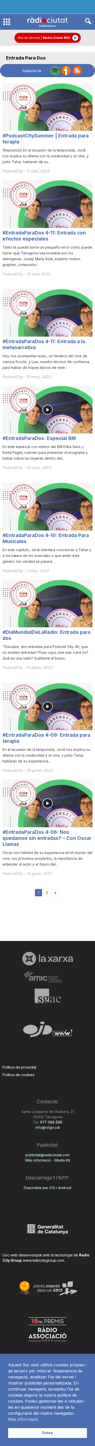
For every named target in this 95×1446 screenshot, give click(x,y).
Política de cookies (18, 1075)
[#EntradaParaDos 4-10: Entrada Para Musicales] (47, 506)
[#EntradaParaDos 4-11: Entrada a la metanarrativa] (47, 313)
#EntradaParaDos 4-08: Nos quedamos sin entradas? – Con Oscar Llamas (47, 838)
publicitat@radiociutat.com (47, 1155)
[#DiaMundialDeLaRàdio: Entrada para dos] (47, 603)
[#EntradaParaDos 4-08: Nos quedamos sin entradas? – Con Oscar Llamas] (47, 803)
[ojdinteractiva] (47, 1031)
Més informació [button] (23, 1419)
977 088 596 (50, 1122)
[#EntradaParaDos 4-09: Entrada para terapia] (47, 706)
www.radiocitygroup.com (43, 1260)
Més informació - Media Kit (47, 1160)
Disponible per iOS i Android (47, 1188)
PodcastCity (13, 171)
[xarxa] (47, 958)
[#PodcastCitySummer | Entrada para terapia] (47, 107)
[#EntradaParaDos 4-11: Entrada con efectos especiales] (47, 204)
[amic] (47, 977)
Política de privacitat (19, 1067)
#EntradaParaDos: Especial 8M (39, 438)
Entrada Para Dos (26, 58)
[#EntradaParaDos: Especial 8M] (47, 409)
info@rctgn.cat (47, 1127)
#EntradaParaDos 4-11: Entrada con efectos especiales (44, 236)
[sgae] (47, 995)
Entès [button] (47, 1433)
